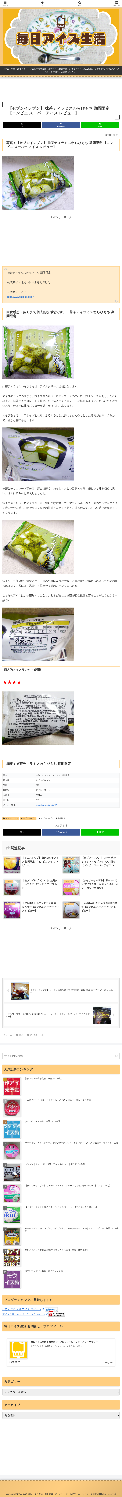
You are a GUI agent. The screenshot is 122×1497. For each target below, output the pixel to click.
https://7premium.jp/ (45, 805)
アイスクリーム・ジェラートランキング (23, 1314)
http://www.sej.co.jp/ (19, 296)
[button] (116, 1056)
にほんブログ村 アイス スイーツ (21, 1309)
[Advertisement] (61, 90)
